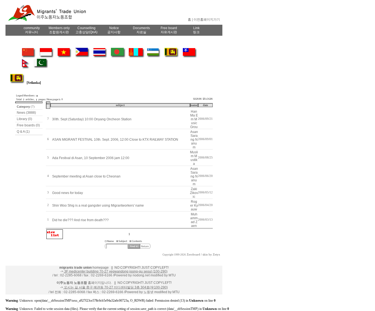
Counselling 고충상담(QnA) (86, 30)
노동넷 (148, 292)
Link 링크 (196, 30)
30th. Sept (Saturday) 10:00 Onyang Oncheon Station (91, 119)
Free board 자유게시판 (169, 30)
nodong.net (141, 275)
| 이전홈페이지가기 (206, 19)
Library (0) (24, 119)
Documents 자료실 (141, 30)
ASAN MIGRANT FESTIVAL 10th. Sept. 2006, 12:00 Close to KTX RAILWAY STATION (115, 139)
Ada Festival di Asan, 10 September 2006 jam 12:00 (90, 158)
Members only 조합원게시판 (59, 30)
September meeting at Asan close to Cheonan (86, 176)
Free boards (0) (28, 125)
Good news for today (67, 193)
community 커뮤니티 (32, 30)
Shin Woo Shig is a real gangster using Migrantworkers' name (98, 205)
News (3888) (26, 113)
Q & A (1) (23, 132)
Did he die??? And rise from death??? (80, 220)
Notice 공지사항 (114, 30)
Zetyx (216, 254)
